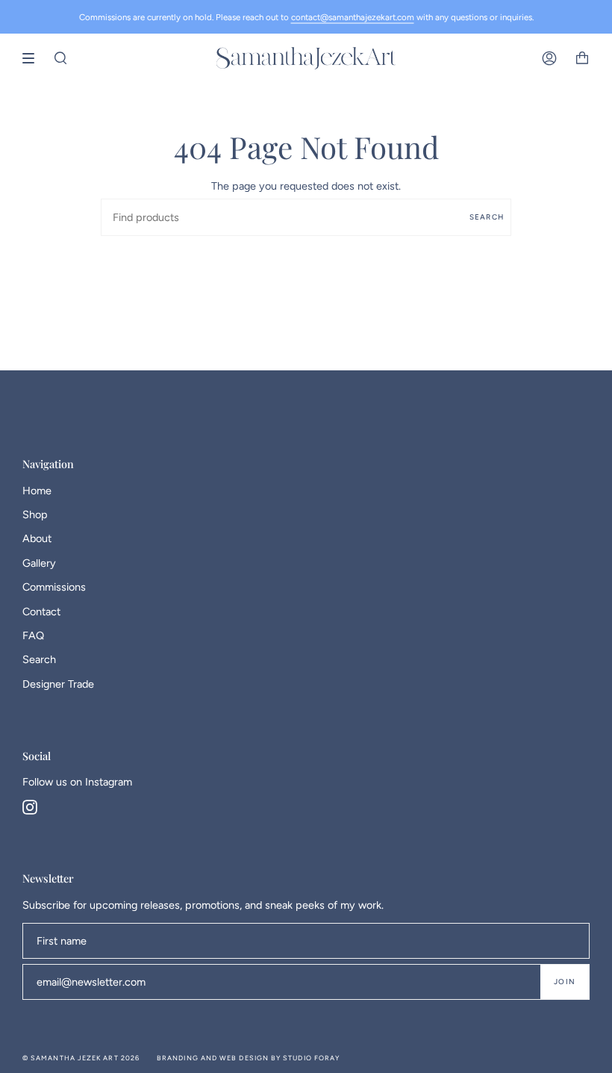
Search (486, 217)
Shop (35, 514)
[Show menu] (33, 58)
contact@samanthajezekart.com (352, 17)
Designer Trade (58, 684)
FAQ (33, 635)
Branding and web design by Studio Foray (248, 1058)
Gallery (39, 563)
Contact (41, 611)
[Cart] (582, 58)
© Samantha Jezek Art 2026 (81, 1058)
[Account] (549, 58)
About (36, 538)
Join (564, 981)
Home (36, 490)
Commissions (54, 587)
